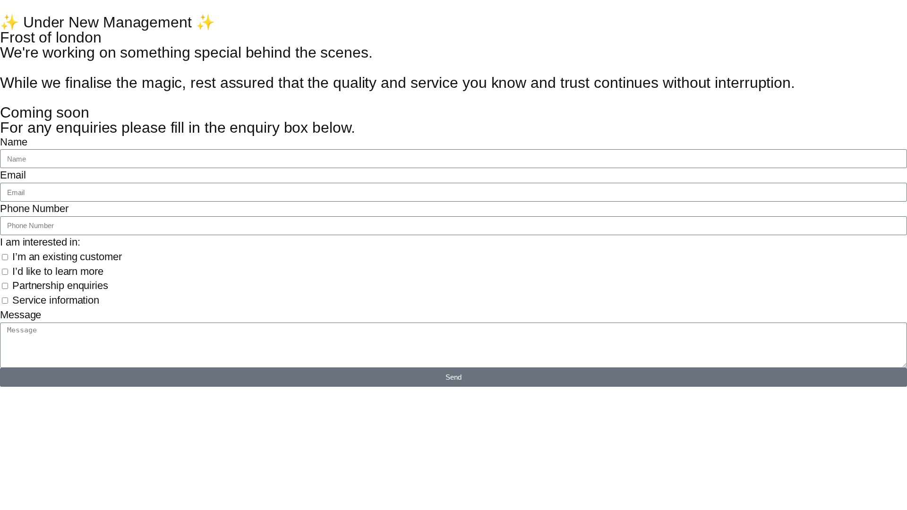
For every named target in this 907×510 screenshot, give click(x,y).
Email (13, 175)
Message (20, 315)
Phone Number (34, 208)
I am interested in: (40, 242)
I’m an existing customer (67, 257)
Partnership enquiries (60, 285)
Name (13, 142)
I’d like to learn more (57, 271)
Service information (55, 300)
